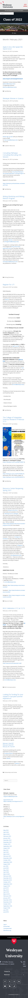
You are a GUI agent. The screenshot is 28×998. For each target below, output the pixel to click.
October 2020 (6, 860)
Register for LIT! (8, 284)
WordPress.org (7, 930)
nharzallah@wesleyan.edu (11, 140)
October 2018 (6, 904)
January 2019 (6, 898)
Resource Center (8, 601)
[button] (25, 4)
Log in (5, 924)
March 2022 (6, 834)
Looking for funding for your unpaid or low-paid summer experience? (13, 696)
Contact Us (7, 971)
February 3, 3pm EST (8, 743)
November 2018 (7, 902)
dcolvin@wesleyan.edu (18, 384)
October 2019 (6, 882)
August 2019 (6, 886)
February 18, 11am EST (9, 746)
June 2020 (6, 868)
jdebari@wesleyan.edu (9, 84)
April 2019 (6, 892)
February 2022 (7, 836)
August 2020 (6, 864)
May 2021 (6, 850)
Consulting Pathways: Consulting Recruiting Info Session (12, 155)
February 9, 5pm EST (8, 745)
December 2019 (7, 878)
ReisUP (7, 299)
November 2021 (7, 842)
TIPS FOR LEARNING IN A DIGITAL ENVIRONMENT (14, 10)
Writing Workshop (9, 277)
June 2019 (6, 888)
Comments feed (7, 928)
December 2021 (7, 840)
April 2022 (6, 832)
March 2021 (6, 854)
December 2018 (7, 900)
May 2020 (6, 870)
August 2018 (6, 908)
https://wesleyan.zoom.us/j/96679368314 (13, 462)
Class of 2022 (12, 19)
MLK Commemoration (10, 687)
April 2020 (6, 872)
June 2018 (6, 912)
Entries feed (6, 926)
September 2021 (7, 846)
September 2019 (7, 884)
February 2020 (7, 876)
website (10, 240)
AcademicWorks (8, 753)
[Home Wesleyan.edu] (14, 941)
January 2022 (6, 838)
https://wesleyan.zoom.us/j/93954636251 (13, 477)
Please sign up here (8, 136)
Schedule (17, 763)
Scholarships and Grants (10, 772)
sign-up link (16, 346)
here (23, 368)
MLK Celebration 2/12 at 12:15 (14, 608)
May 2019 (6, 890)
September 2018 (7, 906)
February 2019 (7, 896)
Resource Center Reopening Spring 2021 (13, 489)
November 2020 (7, 858)
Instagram (17, 537)
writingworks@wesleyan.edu (11, 241)
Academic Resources (9, 145)
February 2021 (7, 856)
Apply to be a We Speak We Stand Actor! (13, 48)
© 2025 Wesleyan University (13, 994)
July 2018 (5, 910)
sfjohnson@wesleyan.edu (9, 87)
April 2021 (6, 852)
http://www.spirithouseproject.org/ (12, 663)
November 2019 (7, 880)
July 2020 (5, 866)
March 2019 (6, 894)
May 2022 (6, 830)
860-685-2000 (24, 964)
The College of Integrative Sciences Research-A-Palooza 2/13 (13, 419)
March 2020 (6, 874)
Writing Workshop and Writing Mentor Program (13, 197)
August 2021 (6, 848)
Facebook (5, 538)
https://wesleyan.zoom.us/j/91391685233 (13, 474)
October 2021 (6, 844)
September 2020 (7, 862)
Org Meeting (7, 91)
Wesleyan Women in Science (13, 98)
